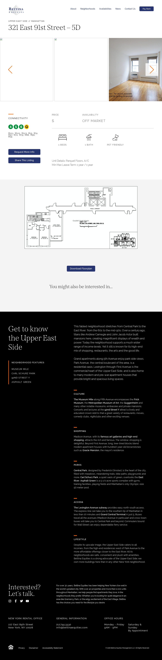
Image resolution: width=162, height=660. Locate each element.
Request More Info (24, 152)
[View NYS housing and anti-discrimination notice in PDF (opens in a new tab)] (11, 648)
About (73, 9)
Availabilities (105, 9)
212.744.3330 (63, 624)
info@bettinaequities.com (72, 627)
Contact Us (130, 9)
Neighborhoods (87, 9)
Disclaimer (34, 648)
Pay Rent (146, 9)
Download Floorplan (81, 268)
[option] (81, 69)
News (118, 9)
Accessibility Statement (52, 648)
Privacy (21, 648)
